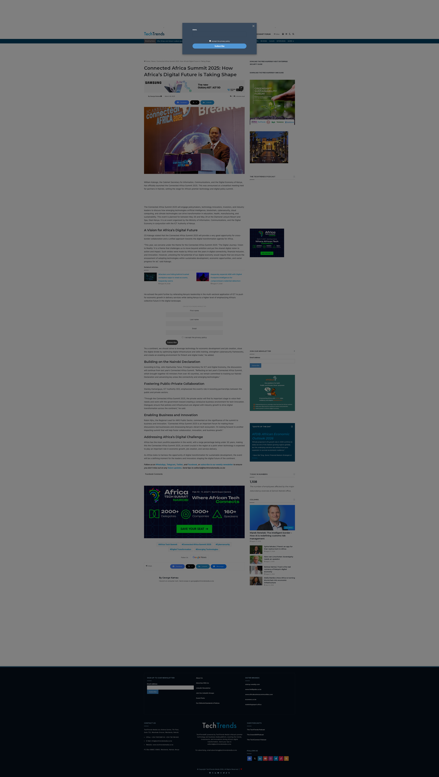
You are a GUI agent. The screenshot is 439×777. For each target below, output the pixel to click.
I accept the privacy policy (220, 41)
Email (195, 30)
